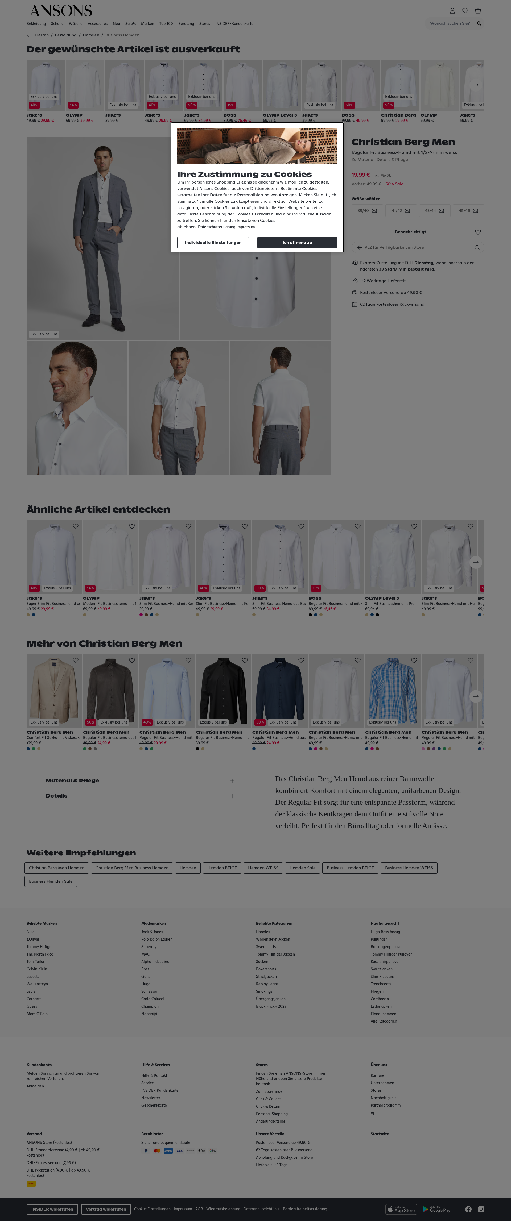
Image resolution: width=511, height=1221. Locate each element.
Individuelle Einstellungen (213, 242)
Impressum (246, 227)
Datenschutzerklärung (216, 227)
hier (224, 220)
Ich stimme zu (297, 242)
